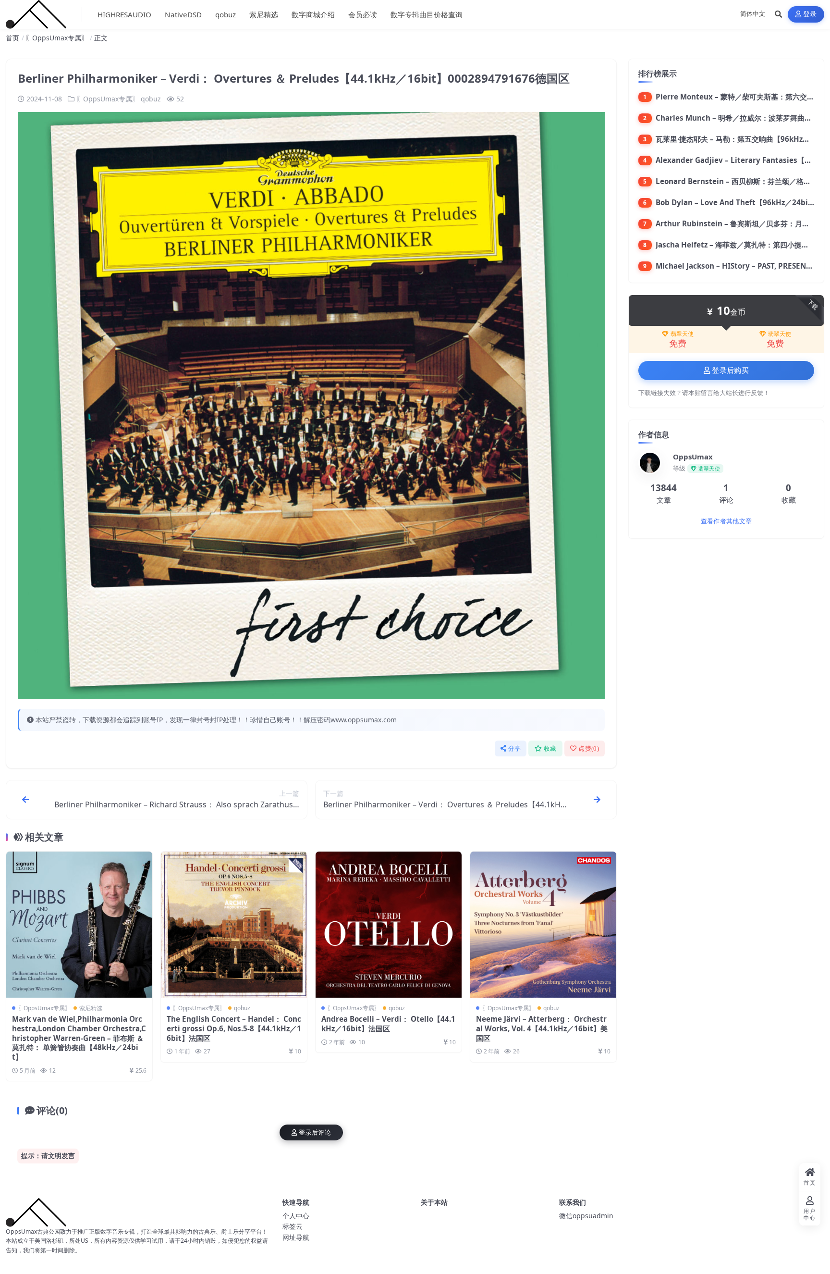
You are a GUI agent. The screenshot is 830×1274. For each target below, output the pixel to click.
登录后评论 (315, 1132)
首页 (12, 37)
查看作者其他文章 (726, 521)
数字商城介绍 (313, 14)
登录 (810, 14)
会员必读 (362, 14)
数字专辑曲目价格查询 (427, 14)
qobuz (225, 14)
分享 (514, 748)
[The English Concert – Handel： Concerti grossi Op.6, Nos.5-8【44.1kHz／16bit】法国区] (234, 925)
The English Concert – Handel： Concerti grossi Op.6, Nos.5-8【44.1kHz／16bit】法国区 (234, 1028)
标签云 (292, 1226)
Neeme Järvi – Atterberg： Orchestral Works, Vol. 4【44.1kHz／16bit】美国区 (542, 1028)
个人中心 (295, 1215)
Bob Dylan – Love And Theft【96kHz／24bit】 (737, 202)
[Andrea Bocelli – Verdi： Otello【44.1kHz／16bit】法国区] (389, 925)
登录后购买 (730, 370)
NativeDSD (183, 14)
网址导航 (295, 1237)
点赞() (588, 748)
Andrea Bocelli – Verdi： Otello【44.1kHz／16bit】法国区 (388, 1023)
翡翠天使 (682, 334)
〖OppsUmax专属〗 (56, 37)
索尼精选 (263, 14)
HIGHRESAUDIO (124, 14)
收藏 (550, 748)
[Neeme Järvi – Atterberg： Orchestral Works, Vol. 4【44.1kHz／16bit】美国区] (543, 925)
